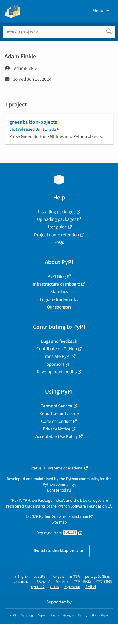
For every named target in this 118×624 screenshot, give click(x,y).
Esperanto (72, 587)
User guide (56, 227)
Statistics (59, 291)
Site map (59, 522)
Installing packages (56, 211)
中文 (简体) (82, 581)
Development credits (57, 371)
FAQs (59, 242)
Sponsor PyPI (59, 364)
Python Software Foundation (82, 506)
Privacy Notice (56, 429)
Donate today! (59, 490)
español (40, 576)
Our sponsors (59, 307)
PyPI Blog (57, 276)
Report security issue (59, 413)
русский (38, 587)
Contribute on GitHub (56, 348)
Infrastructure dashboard (56, 284)
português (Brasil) (99, 576)
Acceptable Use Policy (56, 436)
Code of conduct (56, 421)
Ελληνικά (44, 581)
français (57, 576)
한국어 (90, 587)
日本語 (74, 576)
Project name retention (56, 234)
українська (22, 581)
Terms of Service (56, 406)
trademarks (35, 506)
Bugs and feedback (59, 341)
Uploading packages (56, 219)
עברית (54, 587)
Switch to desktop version (59, 550)
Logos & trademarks (59, 299)
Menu (98, 10)
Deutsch (62, 581)
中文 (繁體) (105, 581)
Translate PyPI (56, 356)
